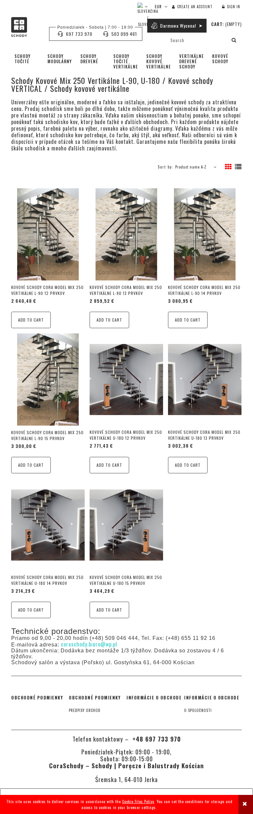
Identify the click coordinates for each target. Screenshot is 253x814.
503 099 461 (124, 33)
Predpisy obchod (84, 710)
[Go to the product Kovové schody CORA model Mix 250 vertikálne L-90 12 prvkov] (48, 234)
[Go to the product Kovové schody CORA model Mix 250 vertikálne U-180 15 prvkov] (126, 524)
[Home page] (26, 27)
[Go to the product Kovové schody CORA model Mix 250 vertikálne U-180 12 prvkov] (126, 379)
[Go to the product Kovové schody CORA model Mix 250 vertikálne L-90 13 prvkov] (126, 234)
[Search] (234, 40)
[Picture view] (228, 167)
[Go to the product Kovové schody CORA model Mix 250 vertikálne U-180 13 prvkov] (204, 379)
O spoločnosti (198, 710)
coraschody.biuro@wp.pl (89, 644)
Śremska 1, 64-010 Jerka (126, 779)
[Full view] (238, 167)
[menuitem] (27, 58)
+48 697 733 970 (155, 738)
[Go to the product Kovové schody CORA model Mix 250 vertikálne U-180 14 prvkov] (48, 524)
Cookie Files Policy (138, 801)
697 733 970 (79, 33)
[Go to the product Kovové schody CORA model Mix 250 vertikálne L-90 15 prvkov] (48, 379)
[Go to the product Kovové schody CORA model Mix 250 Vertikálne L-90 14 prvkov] (204, 234)
